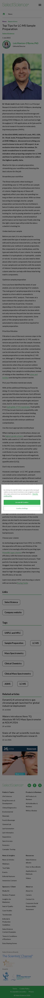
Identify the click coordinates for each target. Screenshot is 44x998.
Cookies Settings (22, 508)
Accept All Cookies (21, 502)
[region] (22, 499)
